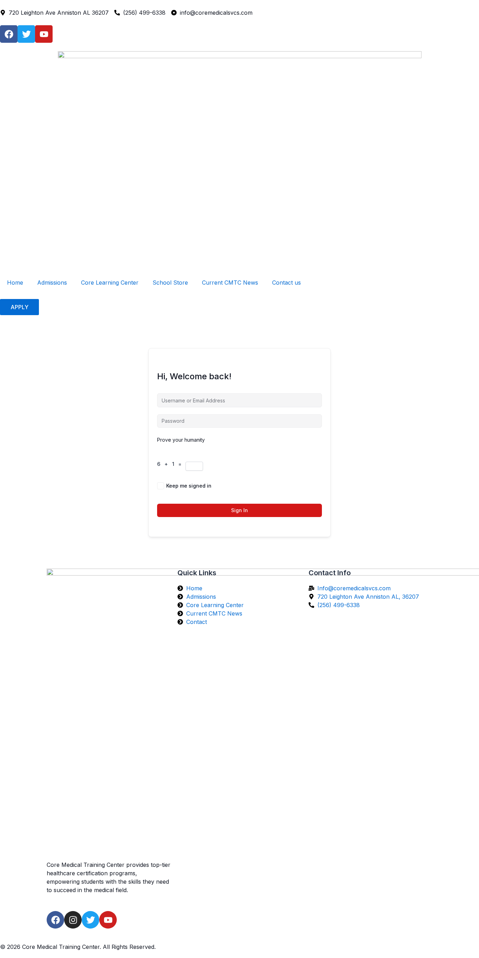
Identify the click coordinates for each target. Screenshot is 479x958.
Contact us (286, 282)
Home (15, 282)
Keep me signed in (188, 486)
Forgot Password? (300, 486)
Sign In (239, 510)
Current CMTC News (230, 282)
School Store (170, 282)
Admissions (52, 282)
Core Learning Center (110, 282)
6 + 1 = (171, 464)
